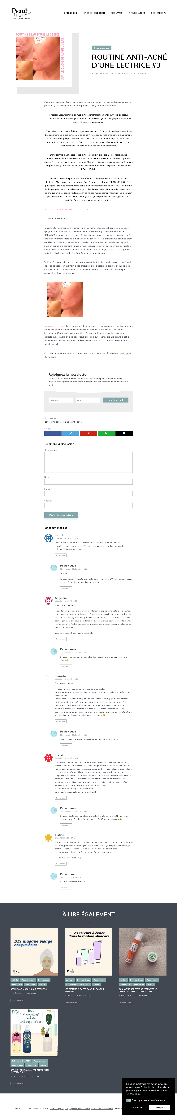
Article (15, 980)
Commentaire (50, 450)
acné (47, 421)
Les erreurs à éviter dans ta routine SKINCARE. (84, 990)
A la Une (69, 980)
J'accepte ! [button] (159, 1107)
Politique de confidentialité (102, 1109)
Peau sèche (30, 984)
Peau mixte (17, 984)
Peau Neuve (68, 565)
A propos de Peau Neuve (80, 1109)
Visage (42, 984)
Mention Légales (57, 1109)
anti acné (56, 421)
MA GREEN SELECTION (94, 13)
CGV (66, 1109)
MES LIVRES (116, 13)
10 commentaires (100, 73)
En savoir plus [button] (133, 1094)
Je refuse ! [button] (137, 1107)
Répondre (60, 555)
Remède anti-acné (72, 421)
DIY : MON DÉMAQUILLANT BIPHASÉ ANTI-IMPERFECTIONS (30, 1071)
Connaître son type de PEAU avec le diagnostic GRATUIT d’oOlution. (138, 990)
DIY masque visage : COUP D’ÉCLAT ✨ (29, 989)
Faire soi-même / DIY (21, 1061)
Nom (47, 477)
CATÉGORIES (70, 13)
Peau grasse (43, 980)
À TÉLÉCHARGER (137, 13)
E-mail (48, 489)
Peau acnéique (101, 48)
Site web (48, 501)
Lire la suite (17, 1000)
